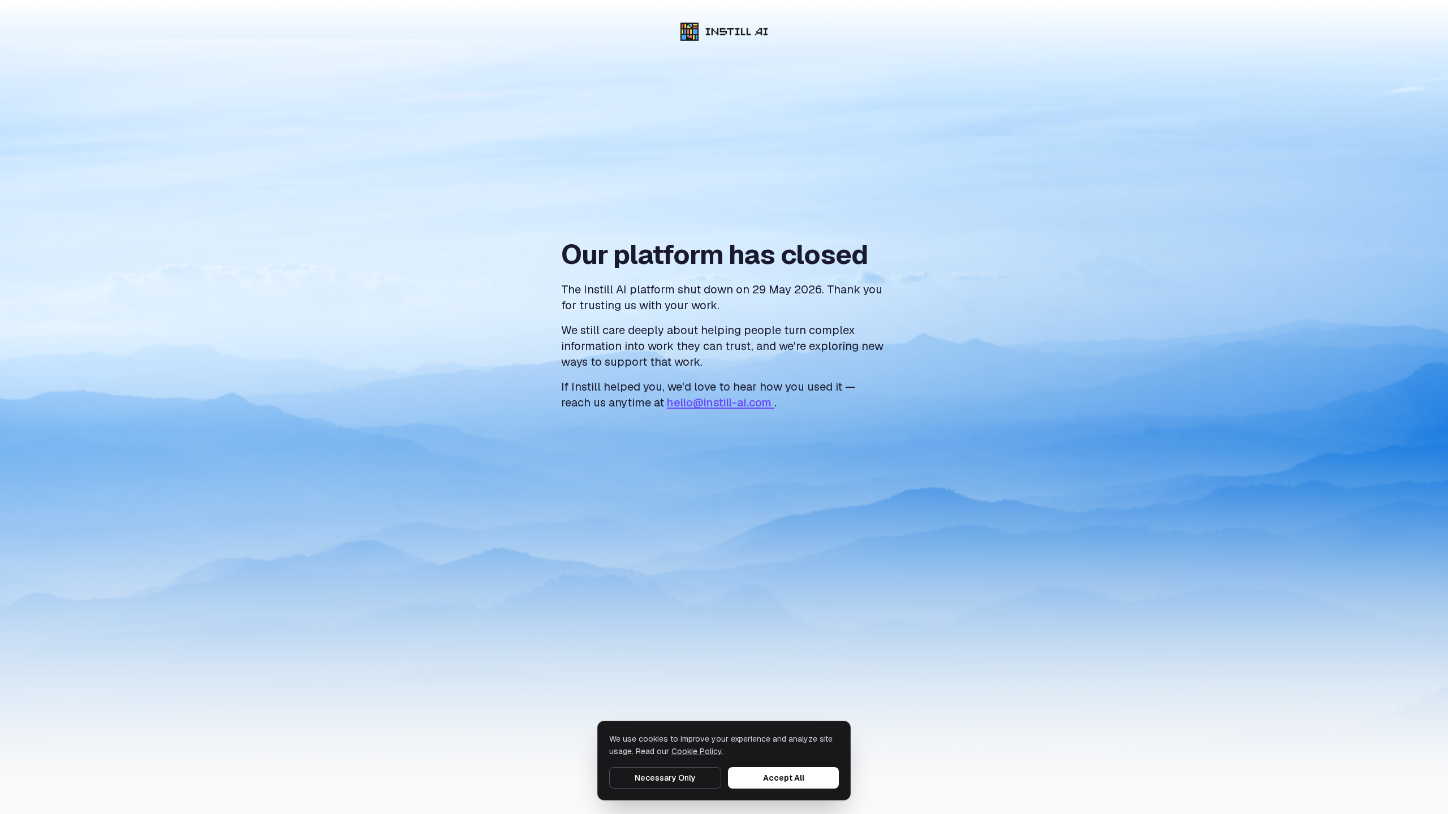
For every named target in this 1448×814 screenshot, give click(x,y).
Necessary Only (665, 778)
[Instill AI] (724, 32)
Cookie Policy (696, 751)
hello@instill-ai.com (720, 402)
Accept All (783, 778)
